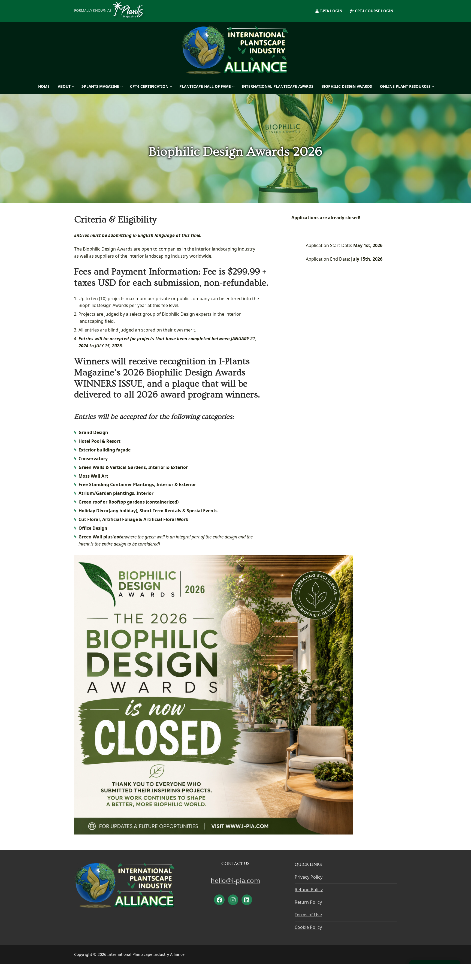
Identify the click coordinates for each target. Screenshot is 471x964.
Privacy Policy (308, 877)
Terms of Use (308, 915)
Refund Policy (309, 890)
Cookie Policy (308, 927)
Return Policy (308, 902)
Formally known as (92, 10)
